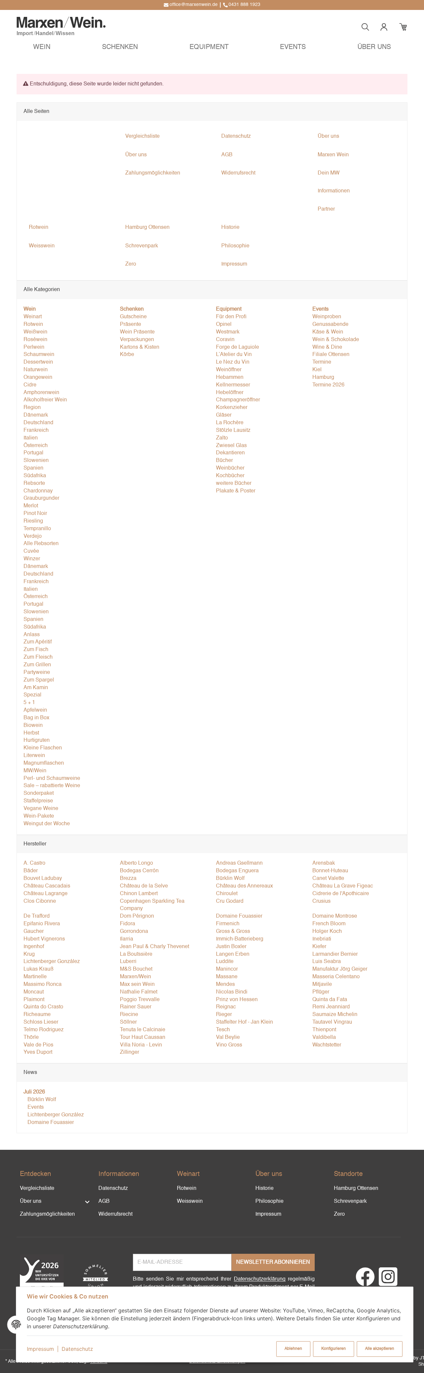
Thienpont (324, 1030)
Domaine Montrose (334, 916)
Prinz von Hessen (237, 999)
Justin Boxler (231, 946)
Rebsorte (34, 483)
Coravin (225, 339)
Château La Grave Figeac (342, 886)
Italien (31, 438)
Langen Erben (232, 954)
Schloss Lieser (41, 1022)
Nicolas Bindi (231, 992)
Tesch (223, 1030)
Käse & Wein (327, 332)
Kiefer (319, 946)
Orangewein (38, 377)
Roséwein (35, 339)
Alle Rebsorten (41, 543)
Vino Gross (229, 1045)
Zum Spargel (39, 680)
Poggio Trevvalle (140, 999)
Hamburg (323, 377)
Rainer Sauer (135, 1007)
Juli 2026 (34, 1092)
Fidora (127, 924)
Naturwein (36, 370)
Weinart (33, 317)
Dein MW (329, 173)
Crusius (321, 901)
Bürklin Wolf (230, 878)
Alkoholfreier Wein (45, 400)
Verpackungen (137, 339)
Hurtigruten (37, 740)
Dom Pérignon (137, 916)
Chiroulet (227, 893)
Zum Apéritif (38, 642)
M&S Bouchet (136, 969)
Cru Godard (229, 901)
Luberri (128, 961)
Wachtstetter (326, 1045)
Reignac (226, 1007)
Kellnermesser (233, 385)
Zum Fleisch (38, 657)
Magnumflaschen (44, 763)
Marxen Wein (333, 155)
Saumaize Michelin (334, 1014)
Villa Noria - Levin (141, 1045)
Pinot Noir (35, 513)
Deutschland (38, 423)
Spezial (32, 695)
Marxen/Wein (135, 977)
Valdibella (324, 1037)
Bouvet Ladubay (43, 878)
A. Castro (34, 863)
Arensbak (323, 863)
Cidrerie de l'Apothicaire (340, 893)
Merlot (31, 506)
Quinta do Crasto (43, 1007)
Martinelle (35, 977)
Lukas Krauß (39, 969)
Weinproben (326, 317)
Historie (264, 1188)
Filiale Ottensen (330, 354)
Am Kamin (36, 687)
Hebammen (229, 377)
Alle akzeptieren (379, 1349)
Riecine (129, 1014)
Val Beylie (228, 1037)
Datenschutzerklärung (260, 1279)
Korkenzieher (231, 407)
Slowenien (36, 460)
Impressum (40, 1349)
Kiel (317, 370)
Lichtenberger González (52, 961)
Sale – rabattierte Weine (52, 785)
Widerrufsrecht (115, 1214)
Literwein (34, 755)
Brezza (128, 878)
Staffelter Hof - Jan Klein (244, 1022)
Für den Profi (231, 317)
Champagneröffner (238, 400)
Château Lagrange (46, 893)
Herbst (31, 733)
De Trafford (37, 916)
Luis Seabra (326, 961)
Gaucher (34, 931)
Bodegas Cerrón (139, 871)
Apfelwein (35, 710)
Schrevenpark (350, 1201)
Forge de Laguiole (237, 347)
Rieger (224, 1014)
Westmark (227, 332)
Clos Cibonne (40, 901)
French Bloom (328, 924)
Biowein (33, 725)
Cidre (30, 385)
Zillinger (129, 1052)
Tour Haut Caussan (142, 1037)
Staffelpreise (38, 801)
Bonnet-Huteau (330, 871)
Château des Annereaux (244, 886)
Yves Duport (38, 1052)
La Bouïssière (136, 954)
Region (32, 407)
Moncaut (34, 992)
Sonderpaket (39, 793)
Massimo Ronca (43, 984)
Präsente (130, 324)
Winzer (32, 559)
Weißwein (35, 332)
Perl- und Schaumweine (52, 778)
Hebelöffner (229, 392)
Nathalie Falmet (138, 992)
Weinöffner (228, 370)
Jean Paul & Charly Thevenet (154, 946)
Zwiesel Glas (231, 445)
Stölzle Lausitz (233, 430)
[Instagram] (388, 1281)
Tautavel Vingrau (332, 1022)
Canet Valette (328, 878)
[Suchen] (365, 27)
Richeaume (37, 1014)
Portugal (33, 453)
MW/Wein (35, 771)
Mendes (225, 984)
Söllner (128, 1022)
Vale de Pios (38, 1045)
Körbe (127, 354)
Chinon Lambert (139, 893)
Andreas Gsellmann (239, 863)
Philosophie (269, 1201)
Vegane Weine (41, 808)
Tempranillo (37, 529)
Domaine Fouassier (239, 916)
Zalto (222, 438)
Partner (326, 209)
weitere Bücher (233, 483)
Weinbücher (230, 468)
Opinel (224, 324)
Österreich (36, 445)
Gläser (224, 415)
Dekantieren (230, 453)
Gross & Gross (233, 931)
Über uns (30, 1201)
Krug (29, 954)
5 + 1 (29, 702)
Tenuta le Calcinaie (142, 1030)
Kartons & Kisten (139, 347)
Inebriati (321, 939)
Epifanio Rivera (42, 924)
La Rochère (229, 423)
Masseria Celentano (336, 977)
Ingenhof (34, 946)
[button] (41, 48)
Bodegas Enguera (237, 871)
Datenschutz (77, 1349)
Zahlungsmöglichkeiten (47, 1214)
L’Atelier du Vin (234, 354)
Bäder (31, 871)
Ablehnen (293, 1349)
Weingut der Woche (47, 824)
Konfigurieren (333, 1349)
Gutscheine (133, 317)
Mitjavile (322, 984)
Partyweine (37, 672)
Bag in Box (36, 718)
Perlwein (34, 347)
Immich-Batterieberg (239, 939)
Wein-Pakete (39, 816)
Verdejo (33, 536)
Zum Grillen (37, 665)
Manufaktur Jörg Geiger (339, 969)
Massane (227, 977)
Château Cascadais (47, 886)
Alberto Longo (136, 863)
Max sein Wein (137, 984)
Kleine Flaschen (43, 748)
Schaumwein (39, 354)
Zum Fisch (36, 649)
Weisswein (190, 1201)
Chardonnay (38, 491)
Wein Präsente (137, 332)
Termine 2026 (328, 385)
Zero (339, 1214)
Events (35, 1107)
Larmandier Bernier (335, 954)
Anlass (32, 634)
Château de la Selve (144, 886)
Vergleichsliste (37, 1188)
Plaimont (34, 999)
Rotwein (33, 324)
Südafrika (35, 476)
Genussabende (330, 324)
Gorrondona (134, 931)
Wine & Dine (327, 347)
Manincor (227, 969)
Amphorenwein (41, 392)
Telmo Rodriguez (44, 1030)
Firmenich (227, 924)
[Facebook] (365, 1281)
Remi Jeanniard (331, 1007)
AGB (104, 1201)
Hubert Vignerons (44, 939)
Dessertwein (38, 362)
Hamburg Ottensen (356, 1188)
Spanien (33, 468)
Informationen (334, 191)
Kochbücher (230, 476)
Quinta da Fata (329, 999)
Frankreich (36, 430)
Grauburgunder (41, 498)
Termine (321, 362)
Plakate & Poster (235, 491)
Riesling (33, 521)
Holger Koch (327, 931)
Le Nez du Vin (232, 362)
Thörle (31, 1037)
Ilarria (126, 939)
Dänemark (36, 415)
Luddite (225, 961)
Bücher (224, 460)
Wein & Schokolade (335, 339)
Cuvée (31, 551)
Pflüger (320, 992)
